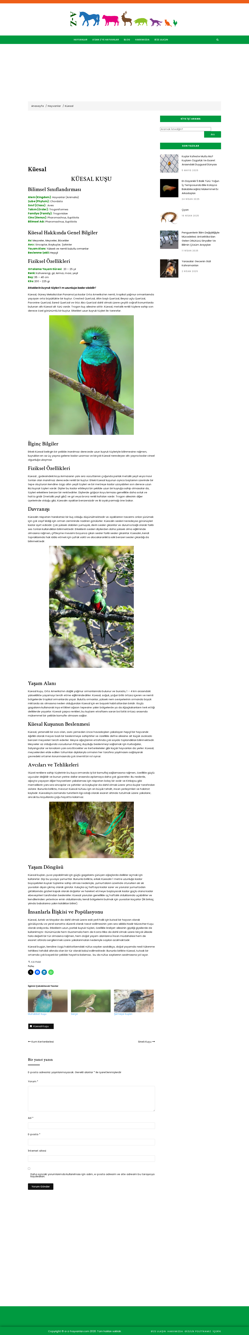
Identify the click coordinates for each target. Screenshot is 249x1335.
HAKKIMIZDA (142, 39)
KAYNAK (36, 962)
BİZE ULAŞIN (161, 39)
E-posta (34, 1134)
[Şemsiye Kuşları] (134, 1001)
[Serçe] (91, 1001)
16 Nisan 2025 (190, 215)
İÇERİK (217, 1331)
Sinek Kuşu (144, 1041)
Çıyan (185, 209)
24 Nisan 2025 (191, 199)
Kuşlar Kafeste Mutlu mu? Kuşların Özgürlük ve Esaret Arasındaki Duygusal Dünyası (199, 160)
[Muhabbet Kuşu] (48, 1001)
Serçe (74, 1014)
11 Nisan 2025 (190, 250)
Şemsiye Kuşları (123, 1014)
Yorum (33, 1081)
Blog (127, 39)
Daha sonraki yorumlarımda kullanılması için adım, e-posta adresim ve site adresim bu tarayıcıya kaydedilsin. (92, 1175)
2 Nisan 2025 (190, 271)
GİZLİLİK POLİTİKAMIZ (198, 1331)
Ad (30, 1118)
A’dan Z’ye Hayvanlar (105, 39)
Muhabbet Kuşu (37, 1014)
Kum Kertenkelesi (43, 1041)
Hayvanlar (80, 39)
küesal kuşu (41, 1026)
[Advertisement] (124, 72)
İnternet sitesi (37, 1150)
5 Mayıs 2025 (190, 170)
